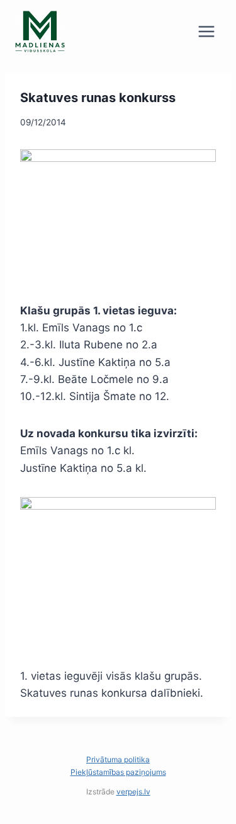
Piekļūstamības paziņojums (118, 772)
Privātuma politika (118, 759)
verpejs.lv (133, 791)
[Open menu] (206, 31)
